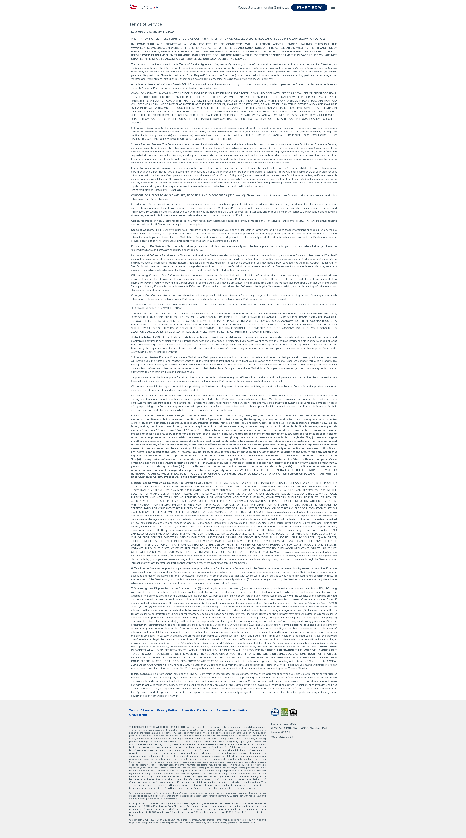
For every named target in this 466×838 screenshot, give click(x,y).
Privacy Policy (167, 710)
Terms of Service (141, 710)
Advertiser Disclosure (196, 710)
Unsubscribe (138, 715)
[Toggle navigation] (333, 6)
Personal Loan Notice (232, 710)
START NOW (309, 7)
